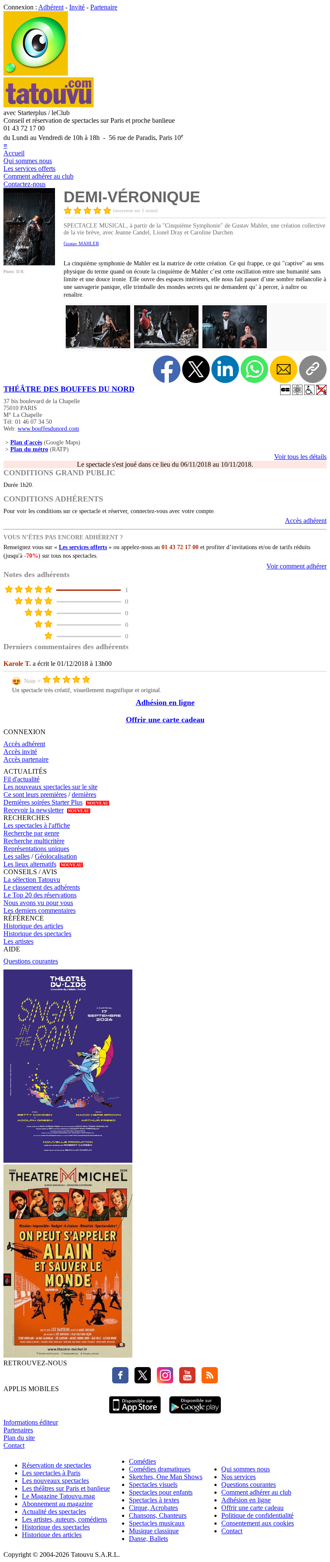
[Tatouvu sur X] (140, 1381)
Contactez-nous (24, 184)
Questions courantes (30, 961)
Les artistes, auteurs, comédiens (64, 1519)
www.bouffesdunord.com (48, 428)
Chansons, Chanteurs (157, 1515)
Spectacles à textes (154, 1500)
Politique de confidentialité (257, 1515)
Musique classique (154, 1531)
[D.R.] (29, 263)
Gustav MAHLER (81, 243)
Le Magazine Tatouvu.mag (58, 1496)
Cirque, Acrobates (153, 1507)
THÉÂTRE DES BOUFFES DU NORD (68, 389)
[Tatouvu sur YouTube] (185, 1381)
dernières (84, 794)
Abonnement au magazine (57, 1503)
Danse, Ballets (148, 1538)
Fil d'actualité (21, 779)
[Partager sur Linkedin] (225, 369)
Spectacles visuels (153, 1484)
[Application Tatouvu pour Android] (195, 1414)
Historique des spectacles (37, 933)
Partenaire (103, 7)
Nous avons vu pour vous (38, 902)
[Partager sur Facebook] (166, 369)
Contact (13, 1445)
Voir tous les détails (300, 456)
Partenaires (18, 1430)
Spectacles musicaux (157, 1523)
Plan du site (19, 1437)
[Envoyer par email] (283, 369)
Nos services (238, 1476)
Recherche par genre (31, 833)
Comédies (142, 1461)
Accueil (13, 153)
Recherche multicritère (33, 841)
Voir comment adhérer (296, 566)
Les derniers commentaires (39, 910)
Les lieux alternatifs (29, 864)
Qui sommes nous (27, 160)
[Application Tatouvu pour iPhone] (135, 1414)
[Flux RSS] (207, 1381)
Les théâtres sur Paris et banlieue (66, 1488)
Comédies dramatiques (159, 1469)
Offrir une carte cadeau (165, 719)
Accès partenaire (26, 759)
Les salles (16, 856)
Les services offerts (29, 168)
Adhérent (51, 7)
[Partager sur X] (196, 369)
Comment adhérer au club (38, 176)
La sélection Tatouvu (31, 879)
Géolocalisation (56, 856)
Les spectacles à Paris (51, 1473)
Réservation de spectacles (56, 1465)
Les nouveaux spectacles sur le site (50, 786)
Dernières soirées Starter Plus (42, 802)
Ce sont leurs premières (35, 794)
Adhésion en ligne (165, 702)
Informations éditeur (30, 1422)
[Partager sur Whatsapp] (254, 369)
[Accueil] (35, 73)
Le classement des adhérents (41, 887)
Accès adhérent (306, 520)
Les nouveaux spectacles (55, 1480)
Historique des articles (33, 926)
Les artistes (18, 941)
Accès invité (20, 751)
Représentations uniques (36, 848)
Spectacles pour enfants (160, 1492)
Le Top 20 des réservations (39, 895)
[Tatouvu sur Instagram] (163, 1381)
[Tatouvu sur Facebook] (120, 1381)
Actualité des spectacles (54, 1511)
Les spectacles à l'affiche (36, 825)
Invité (77, 7)
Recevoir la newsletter (33, 810)
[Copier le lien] (313, 369)
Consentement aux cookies (257, 1523)
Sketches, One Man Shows (165, 1476)
